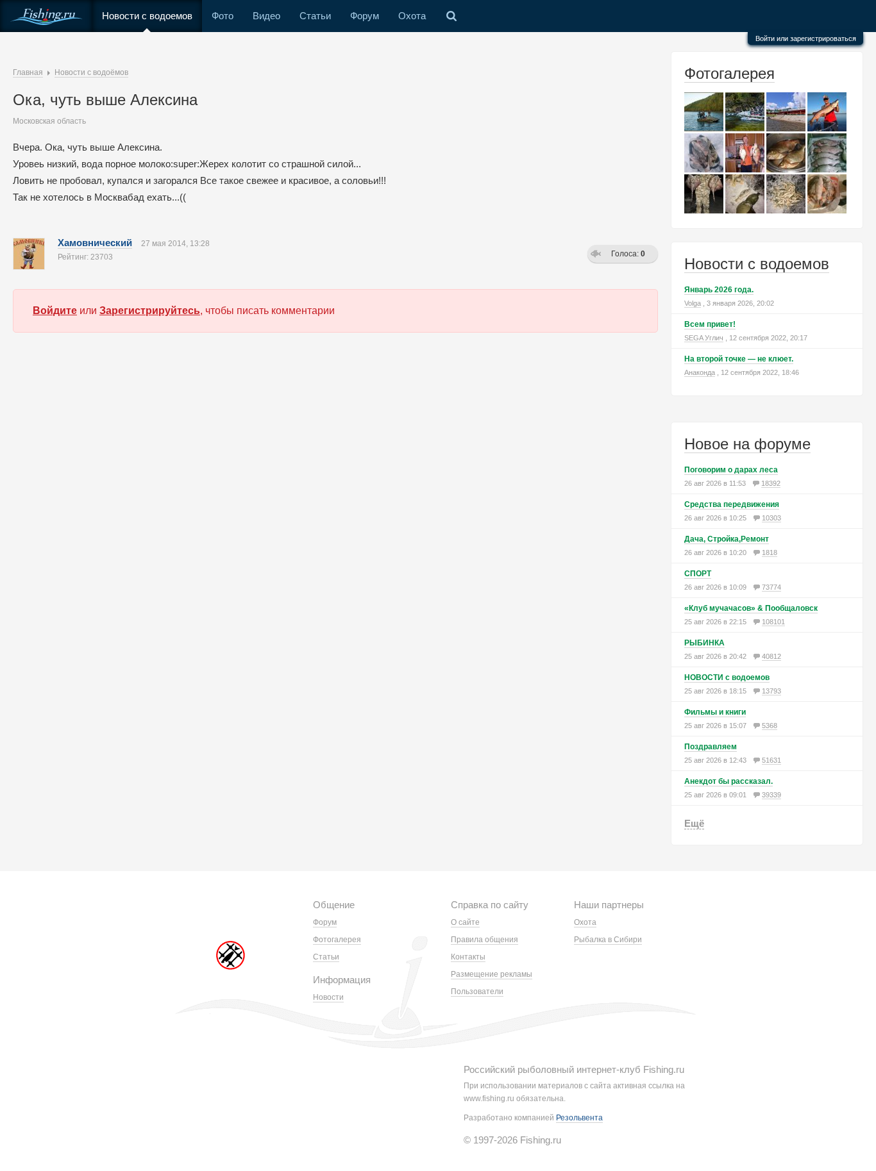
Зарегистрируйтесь (149, 310)
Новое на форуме (747, 444)
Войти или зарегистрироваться (805, 38)
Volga (692, 303)
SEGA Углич (703, 338)
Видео (266, 15)
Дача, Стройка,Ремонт (726, 539)
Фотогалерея (729, 73)
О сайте (465, 922)
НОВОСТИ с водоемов (727, 677)
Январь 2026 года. (719, 289)
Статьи (315, 15)
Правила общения (484, 939)
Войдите (55, 310)
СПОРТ (697, 573)
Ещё (694, 823)
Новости (328, 997)
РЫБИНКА (704, 642)
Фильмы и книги (715, 712)
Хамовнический (95, 242)
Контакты (468, 956)
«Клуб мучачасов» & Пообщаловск (751, 608)
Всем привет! (710, 324)
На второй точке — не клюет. (738, 358)
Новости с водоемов (147, 15)
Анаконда (699, 372)
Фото (222, 15)
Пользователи (477, 991)
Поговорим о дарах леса (731, 469)
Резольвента (579, 1117)
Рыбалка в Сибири (608, 939)
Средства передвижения (731, 504)
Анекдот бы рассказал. (728, 781)
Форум (364, 15)
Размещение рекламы (491, 974)
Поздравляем (710, 746)
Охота (412, 15)
